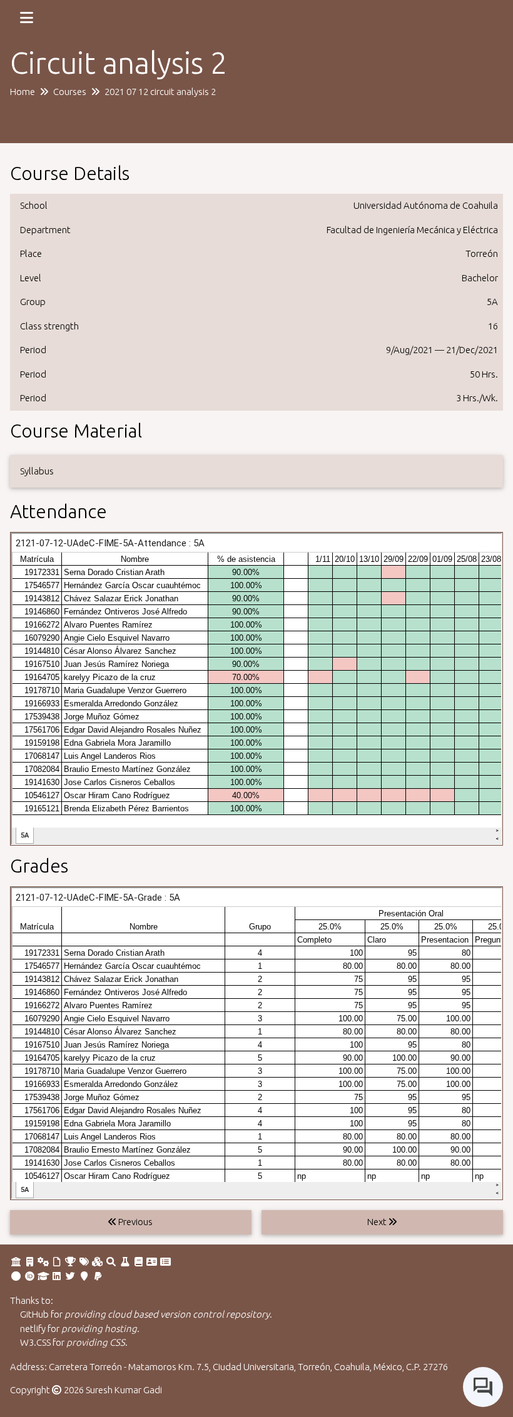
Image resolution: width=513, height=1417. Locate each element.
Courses (69, 91)
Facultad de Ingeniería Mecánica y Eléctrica (412, 229)
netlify (33, 1328)
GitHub (34, 1314)
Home (22, 91)
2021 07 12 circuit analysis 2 (160, 91)
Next (378, 1221)
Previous (134, 1221)
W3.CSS (35, 1342)
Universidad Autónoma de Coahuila (425, 205)
